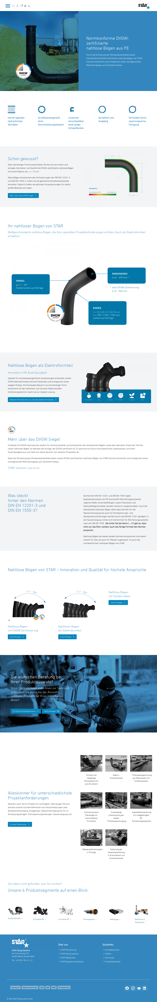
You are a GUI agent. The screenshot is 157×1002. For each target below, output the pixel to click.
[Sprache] (25, 6)
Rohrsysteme (89, 919)
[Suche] (13, 6)
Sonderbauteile (14, 918)
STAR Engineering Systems (71, 961)
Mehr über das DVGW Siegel (21, 195)
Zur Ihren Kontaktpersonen (24, 711)
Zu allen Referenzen (18, 824)
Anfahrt (108, 954)
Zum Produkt (15, 637)
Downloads (109, 958)
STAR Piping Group (68, 950)
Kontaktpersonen (112, 950)
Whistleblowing (64, 987)
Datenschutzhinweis (30, 987)
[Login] (17, 6)
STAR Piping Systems (69, 954)
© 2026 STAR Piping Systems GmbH (20, 999)
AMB (54, 987)
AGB (41, 987)
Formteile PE (38, 919)
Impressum (15, 987)
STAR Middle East (67, 958)
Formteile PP (63, 919)
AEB (47, 987)
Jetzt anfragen (117, 602)
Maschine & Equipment (140, 920)
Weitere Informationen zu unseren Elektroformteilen (32, 400)
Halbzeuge (114, 919)
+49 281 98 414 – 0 (24, 960)
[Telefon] (29, 6)
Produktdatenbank (112, 961)
